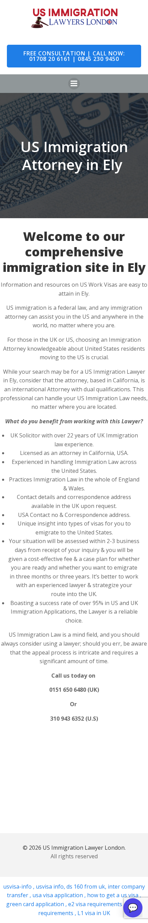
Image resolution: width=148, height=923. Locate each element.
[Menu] (74, 83)
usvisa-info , (19, 886)
